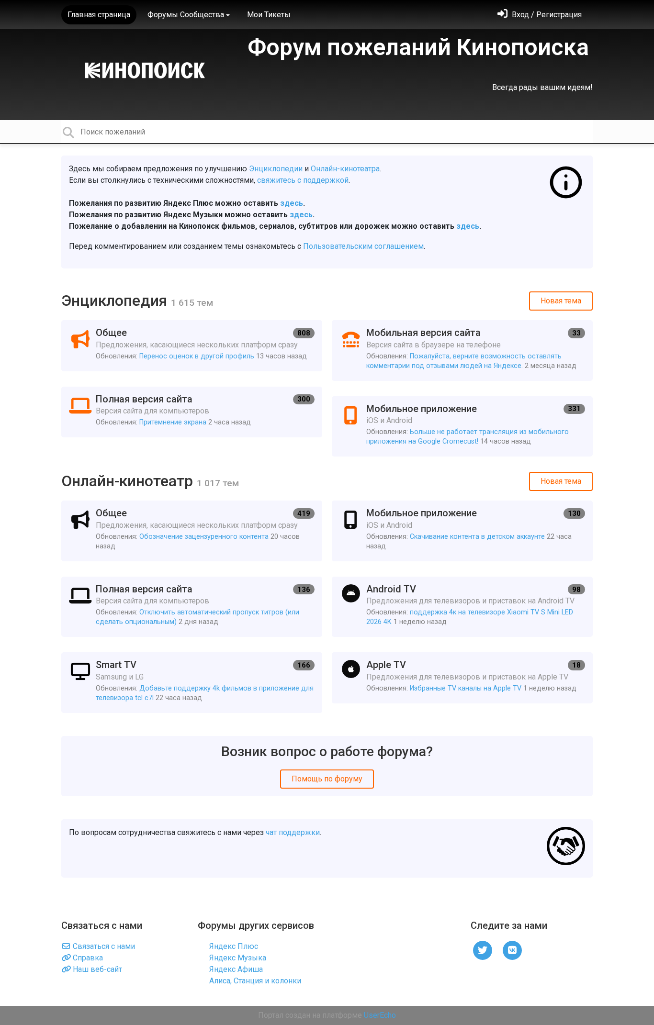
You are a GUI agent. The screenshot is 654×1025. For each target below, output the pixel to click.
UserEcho (380, 1015)
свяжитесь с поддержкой (303, 180)
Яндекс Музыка (236, 957)
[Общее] (191, 345)
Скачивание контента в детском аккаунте (477, 537)
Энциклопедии (276, 168)
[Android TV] (462, 607)
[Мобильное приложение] (462, 426)
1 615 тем (192, 302)
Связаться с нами (103, 946)
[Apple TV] (462, 677)
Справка (87, 957)
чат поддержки (293, 832)
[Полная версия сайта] (191, 412)
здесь (291, 203)
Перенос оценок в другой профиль (196, 356)
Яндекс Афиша (235, 969)
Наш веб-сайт (96, 969)
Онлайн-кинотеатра (345, 168)
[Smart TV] (191, 682)
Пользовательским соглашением (363, 246)
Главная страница (99, 14)
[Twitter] (483, 949)
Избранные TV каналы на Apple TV (465, 688)
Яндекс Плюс (232, 946)
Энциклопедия (116, 300)
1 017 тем (218, 483)
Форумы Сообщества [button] (185, 14)
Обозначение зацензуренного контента (204, 537)
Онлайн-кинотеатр (129, 481)
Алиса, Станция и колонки (254, 980)
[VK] (512, 949)
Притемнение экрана (172, 422)
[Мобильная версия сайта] (462, 350)
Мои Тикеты (269, 14)
